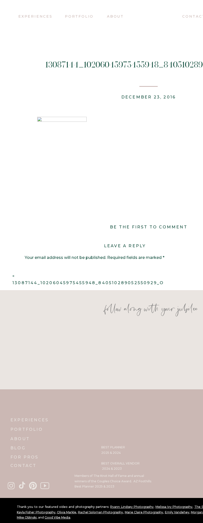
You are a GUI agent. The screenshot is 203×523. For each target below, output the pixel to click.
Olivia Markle (66, 512)
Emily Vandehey (177, 512)
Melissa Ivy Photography (174, 507)
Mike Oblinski (27, 517)
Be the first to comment (148, 227)
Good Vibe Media (57, 517)
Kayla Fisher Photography (36, 512)
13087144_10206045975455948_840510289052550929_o (88, 282)
